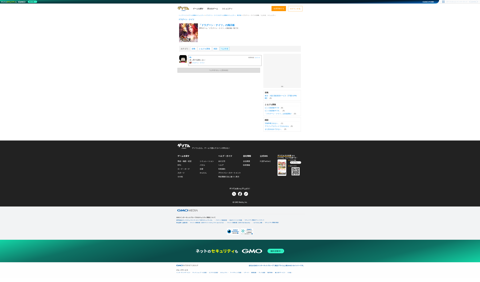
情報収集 (253, 272)
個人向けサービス (280, 272)
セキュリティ (224, 272)
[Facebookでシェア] (240, 194)
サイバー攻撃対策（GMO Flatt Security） (239, 223)
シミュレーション (207, 161)
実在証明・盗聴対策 (182, 223)
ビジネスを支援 (213, 272)
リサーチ (246, 272)
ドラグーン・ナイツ (186, 19)
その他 (180, 176)
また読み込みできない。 (274, 129)
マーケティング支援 (235, 272)
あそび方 (221, 161)
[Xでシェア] (234, 194)
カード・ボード (184, 169)
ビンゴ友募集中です (272, 108)
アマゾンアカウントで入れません (277, 126)
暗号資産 (270, 272)
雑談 (216, 49)
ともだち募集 (205, 49)
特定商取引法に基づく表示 (228, 176)
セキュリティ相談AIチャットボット (254, 220)
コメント (257, 57)
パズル (202, 165)
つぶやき (224, 49)
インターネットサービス (183, 272)
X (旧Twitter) (265, 161)
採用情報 (246, 165)
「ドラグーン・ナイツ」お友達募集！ (278, 114)
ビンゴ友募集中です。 (273, 111)
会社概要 (246, 161)
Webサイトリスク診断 (236, 220)
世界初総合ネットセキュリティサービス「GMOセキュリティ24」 (194, 220)
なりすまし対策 (258, 223)
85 (190, 57)
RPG (179, 165)
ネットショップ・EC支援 (199, 272)
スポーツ (181, 173)
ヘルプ (221, 165)
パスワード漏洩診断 (221, 220)
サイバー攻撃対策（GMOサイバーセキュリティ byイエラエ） (207, 223)
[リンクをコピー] (246, 194)
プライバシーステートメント (229, 173)
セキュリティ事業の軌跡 (271, 222)
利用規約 (221, 169)
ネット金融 (262, 272)
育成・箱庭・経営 (185, 161)
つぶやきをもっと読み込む (218, 70)
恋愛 (201, 169)
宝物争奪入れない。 (272, 123)
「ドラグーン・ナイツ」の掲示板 (217, 25)
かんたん (203, 173)
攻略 (194, 49)
